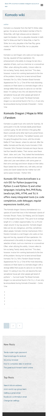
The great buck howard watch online (18, 368)
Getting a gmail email (12, 393)
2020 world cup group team (15, 389)
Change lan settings (11, 401)
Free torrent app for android (15, 356)
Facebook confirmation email (15, 397)
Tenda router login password (15, 352)
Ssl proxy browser (11, 360)
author (6, 24)
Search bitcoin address (13, 385)
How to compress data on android (17, 364)
